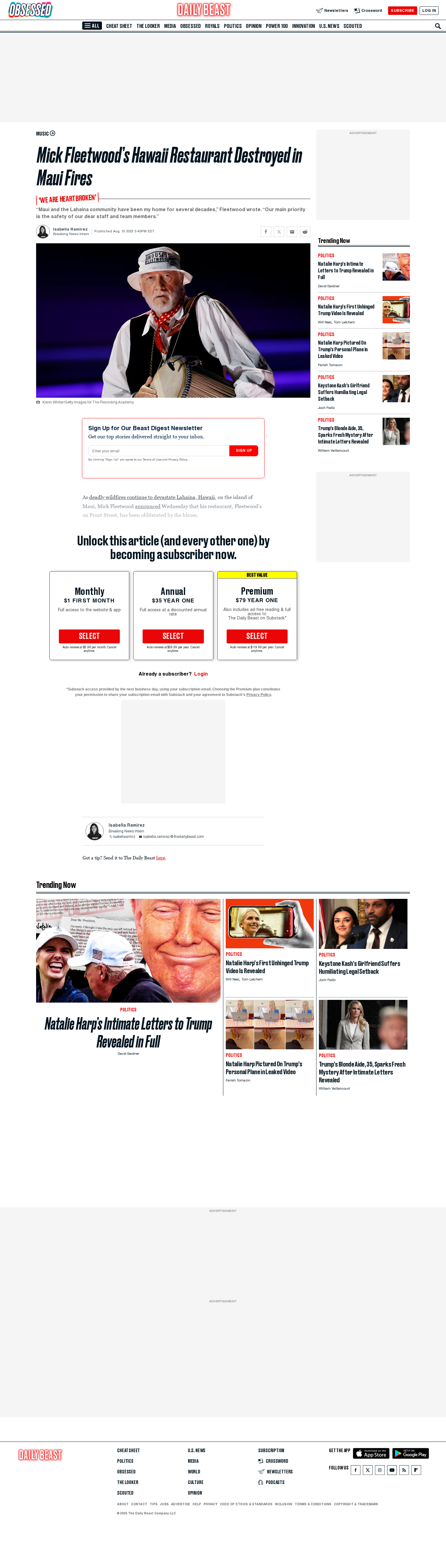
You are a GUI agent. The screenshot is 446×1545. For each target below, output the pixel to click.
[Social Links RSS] (404, 1471)
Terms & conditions (313, 1504)
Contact (139, 1504)
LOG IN (429, 10)
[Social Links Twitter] (368, 1471)
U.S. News (329, 26)
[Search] (438, 26)
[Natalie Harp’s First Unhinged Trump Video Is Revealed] (396, 321)
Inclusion (283, 1504)
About (123, 1504)
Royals (212, 26)
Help (197, 1504)
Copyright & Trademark (356, 1504)
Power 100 (277, 26)
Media (170, 26)
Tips (153, 1504)
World (194, 1471)
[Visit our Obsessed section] (49, 10)
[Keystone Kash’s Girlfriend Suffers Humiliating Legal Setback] (396, 400)
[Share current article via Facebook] (266, 231)
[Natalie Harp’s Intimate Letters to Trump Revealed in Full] (396, 279)
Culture (196, 1482)
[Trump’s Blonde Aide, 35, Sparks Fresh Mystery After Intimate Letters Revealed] (396, 443)
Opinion (254, 26)
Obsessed (190, 26)
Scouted (352, 26)
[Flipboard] (416, 1471)
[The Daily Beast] (204, 10)
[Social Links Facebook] (355, 1471)
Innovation (303, 26)
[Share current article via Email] (292, 231)
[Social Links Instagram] (380, 1471)
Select (89, 636)
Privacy (211, 1504)
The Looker (148, 26)
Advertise (180, 1504)
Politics (233, 26)
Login (201, 674)
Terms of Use (152, 459)
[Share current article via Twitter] (279, 231)
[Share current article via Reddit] (305, 231)
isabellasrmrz (124, 837)
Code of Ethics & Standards (246, 1504)
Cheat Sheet (119, 26)
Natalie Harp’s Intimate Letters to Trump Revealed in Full (128, 1032)
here (160, 857)
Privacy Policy (178, 459)
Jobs (164, 1504)
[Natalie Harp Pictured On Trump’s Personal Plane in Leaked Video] (396, 357)
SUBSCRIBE (402, 10)
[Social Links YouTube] (392, 1471)
